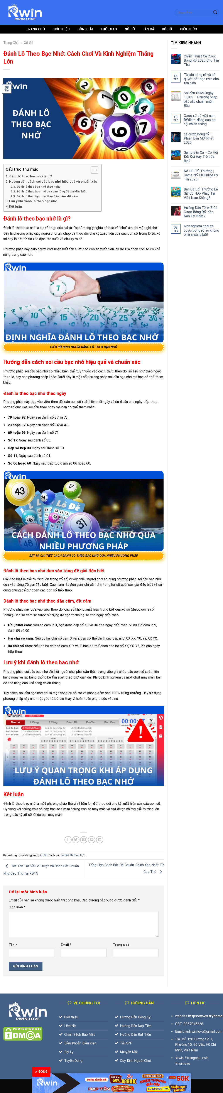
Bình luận (17, 907)
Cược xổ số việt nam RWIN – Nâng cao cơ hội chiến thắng (200, 120)
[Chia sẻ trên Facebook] (68, 839)
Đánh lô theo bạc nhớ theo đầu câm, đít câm (47, 196)
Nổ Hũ (130, 29)
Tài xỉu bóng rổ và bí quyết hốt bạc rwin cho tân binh (201, 79)
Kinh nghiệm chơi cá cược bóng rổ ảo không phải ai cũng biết (201, 230)
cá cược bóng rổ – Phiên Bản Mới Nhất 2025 (199, 138)
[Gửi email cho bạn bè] (83, 839)
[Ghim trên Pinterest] (91, 839)
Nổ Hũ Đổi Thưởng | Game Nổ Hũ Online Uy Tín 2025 (201, 175)
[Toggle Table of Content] (92, 170)
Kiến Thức (188, 29)
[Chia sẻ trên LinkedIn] (99, 839)
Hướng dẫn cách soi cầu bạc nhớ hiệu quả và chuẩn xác (53, 182)
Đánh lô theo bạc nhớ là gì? (30, 176)
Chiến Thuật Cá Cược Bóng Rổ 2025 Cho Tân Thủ (201, 60)
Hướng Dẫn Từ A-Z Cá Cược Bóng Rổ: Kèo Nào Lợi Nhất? (200, 212)
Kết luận (15, 207)
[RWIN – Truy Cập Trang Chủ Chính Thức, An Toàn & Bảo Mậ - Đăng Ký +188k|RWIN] (25, 12)
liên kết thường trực (73, 855)
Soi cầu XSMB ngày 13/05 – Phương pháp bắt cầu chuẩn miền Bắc (200, 99)
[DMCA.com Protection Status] (22, 1033)
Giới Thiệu (61, 29)
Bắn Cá (148, 29)
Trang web (121, 945)
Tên (13, 945)
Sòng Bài (85, 29)
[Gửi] (215, 12)
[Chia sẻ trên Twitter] (75, 839)
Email (66, 945)
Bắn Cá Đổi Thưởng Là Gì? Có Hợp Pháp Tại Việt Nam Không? (201, 193)
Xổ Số (167, 29)
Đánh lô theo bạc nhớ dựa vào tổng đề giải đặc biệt (52, 191)
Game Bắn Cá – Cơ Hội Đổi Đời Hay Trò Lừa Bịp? (201, 156)
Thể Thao (109, 29)
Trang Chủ (35, 29)
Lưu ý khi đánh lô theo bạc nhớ (33, 201)
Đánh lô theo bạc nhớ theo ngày (38, 186)
